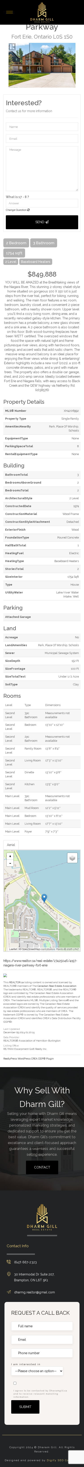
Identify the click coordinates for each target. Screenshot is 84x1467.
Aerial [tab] (11, 845)
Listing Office (11, 1045)
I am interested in (26, 1364)
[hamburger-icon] (9, 12)
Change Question (16, 209)
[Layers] (72, 858)
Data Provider (11, 1037)
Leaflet (13, 949)
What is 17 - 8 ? (17, 197)
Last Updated (11, 1029)
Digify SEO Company (63, 1460)
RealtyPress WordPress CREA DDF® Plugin (28, 1058)
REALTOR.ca (16, 982)
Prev (6, 65)
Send (40, 222)
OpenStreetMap (31, 949)
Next (77, 65)
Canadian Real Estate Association (56, 985)
